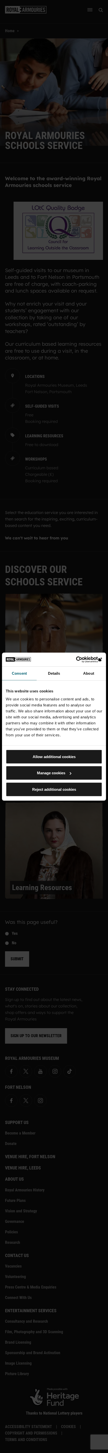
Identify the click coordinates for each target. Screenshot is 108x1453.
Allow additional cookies (54, 756)
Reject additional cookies (54, 789)
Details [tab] (54, 673)
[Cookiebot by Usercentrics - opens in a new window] (80, 659)
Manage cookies (51, 773)
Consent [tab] (19, 673)
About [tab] (88, 673)
